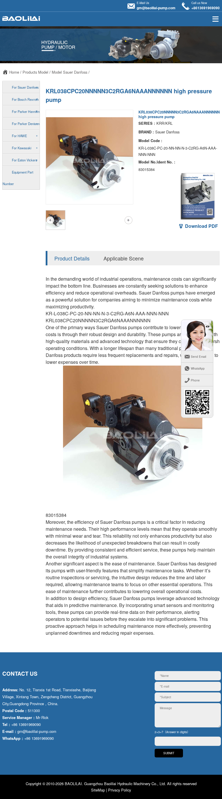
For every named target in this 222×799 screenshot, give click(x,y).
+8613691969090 (205, 7)
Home (14, 72)
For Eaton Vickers (24, 160)
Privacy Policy (119, 790)
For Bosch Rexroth (25, 99)
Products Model (35, 72)
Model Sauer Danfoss (69, 72)
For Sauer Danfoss (25, 87)
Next (128, 220)
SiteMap (98, 790)
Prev (50, 220)
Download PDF (201, 226)
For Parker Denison (26, 123)
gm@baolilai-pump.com (156, 7)
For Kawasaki (21, 148)
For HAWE (19, 135)
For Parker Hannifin (26, 111)
